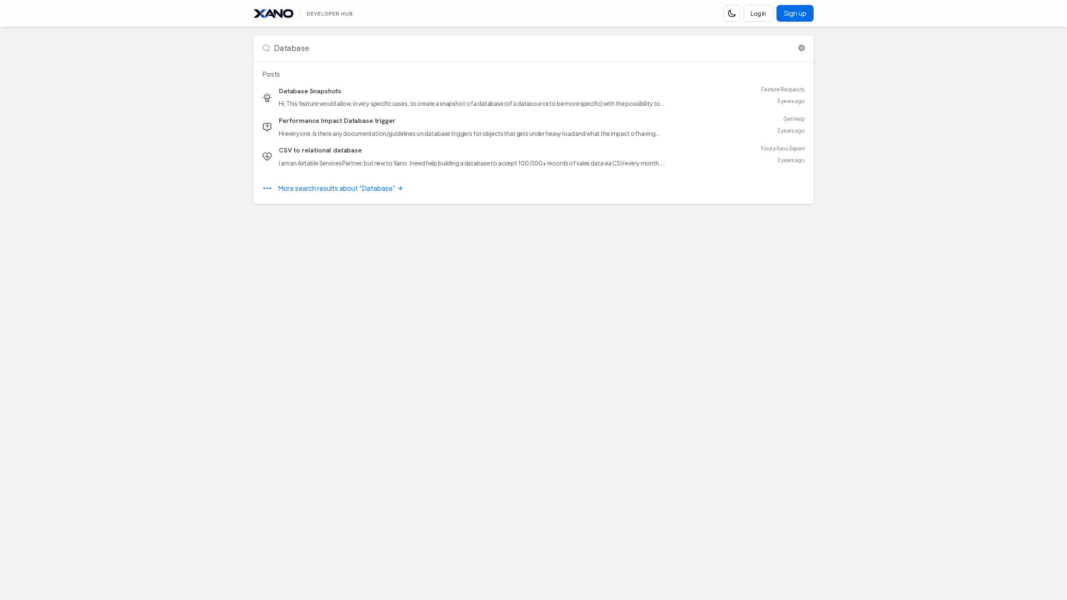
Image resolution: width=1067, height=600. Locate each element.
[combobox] (534, 47)
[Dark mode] (732, 13)
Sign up (795, 13)
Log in (758, 13)
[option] (533, 97)
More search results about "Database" (336, 188)
